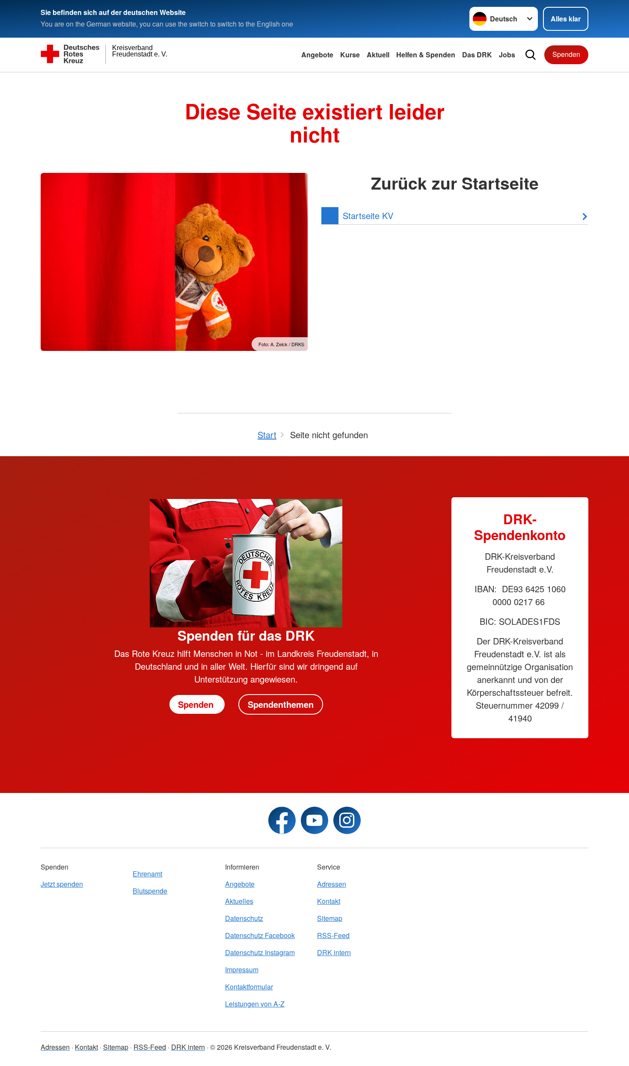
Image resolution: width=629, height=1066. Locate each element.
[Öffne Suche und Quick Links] (530, 55)
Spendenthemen (281, 704)
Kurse (350, 54)
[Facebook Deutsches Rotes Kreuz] (282, 820)
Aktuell (378, 54)
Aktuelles (239, 901)
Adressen (331, 884)
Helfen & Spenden (425, 54)
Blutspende (150, 891)
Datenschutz (244, 918)
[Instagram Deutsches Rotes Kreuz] (347, 820)
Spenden (566, 54)
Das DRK (477, 54)
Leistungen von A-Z (255, 1004)
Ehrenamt (147, 874)
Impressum (241, 969)
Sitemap (329, 918)
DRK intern (334, 952)
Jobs (507, 54)
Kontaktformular (249, 987)
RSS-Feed (333, 935)
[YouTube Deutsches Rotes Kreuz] (314, 820)
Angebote (317, 54)
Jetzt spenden (62, 884)
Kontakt (328, 901)
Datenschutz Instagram (260, 952)
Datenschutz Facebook (260, 935)
